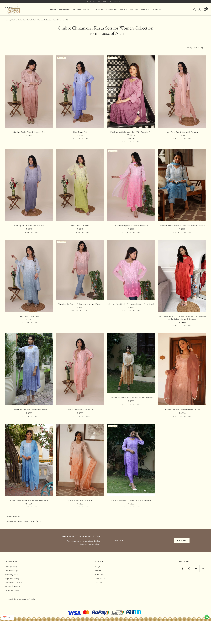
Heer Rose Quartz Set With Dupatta (182, 132)
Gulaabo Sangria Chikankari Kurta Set (131, 225)
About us (99, 574)
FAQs (97, 567)
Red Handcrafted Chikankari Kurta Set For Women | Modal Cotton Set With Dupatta (182, 317)
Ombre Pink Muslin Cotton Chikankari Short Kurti (131, 304)
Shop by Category (81, 9)
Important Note (12, 590)
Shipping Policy (12, 574)
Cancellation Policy (13, 582)
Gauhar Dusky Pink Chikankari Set (29, 132)
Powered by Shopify (27, 599)
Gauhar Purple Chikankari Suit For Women (131, 500)
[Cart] (205, 9)
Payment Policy (12, 578)
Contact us (100, 578)
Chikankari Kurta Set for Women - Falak (182, 409)
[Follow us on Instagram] (189, 568)
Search (98, 570)
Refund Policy (11, 570)
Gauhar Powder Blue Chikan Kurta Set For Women (182, 225)
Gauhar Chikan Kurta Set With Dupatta (29, 409)
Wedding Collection (139, 9)
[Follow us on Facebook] (182, 568)
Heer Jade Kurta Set (80, 225)
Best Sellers (64, 9)
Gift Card (99, 582)
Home (7, 20)
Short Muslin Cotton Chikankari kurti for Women (80, 304)
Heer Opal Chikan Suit (29, 316)
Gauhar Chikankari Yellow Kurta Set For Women (131, 397)
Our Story (156, 9)
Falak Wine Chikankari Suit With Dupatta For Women (131, 133)
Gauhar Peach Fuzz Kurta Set (80, 409)
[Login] (200, 9)
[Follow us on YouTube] (196, 568)
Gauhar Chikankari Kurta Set (80, 500)
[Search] (194, 9)
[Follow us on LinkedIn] (202, 568)
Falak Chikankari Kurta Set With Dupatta (29, 500)
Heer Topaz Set (80, 132)
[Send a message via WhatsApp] (207, 617)
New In (53, 9)
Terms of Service (12, 586)
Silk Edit (123, 9)
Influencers (111, 9)
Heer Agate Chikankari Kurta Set (29, 225)
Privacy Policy (11, 567)
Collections (97, 9)
